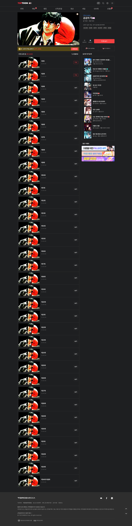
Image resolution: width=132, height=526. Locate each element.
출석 (98, 3)
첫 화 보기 (104, 41)
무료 (76, 62)
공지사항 (55, 503)
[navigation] (21, 9)
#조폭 (90, 28)
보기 (76, 88)
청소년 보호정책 (37, 503)
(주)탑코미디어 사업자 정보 (24, 513)
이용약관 (19, 503)
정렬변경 (75, 54)
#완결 (109, 28)
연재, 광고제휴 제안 (46, 503)
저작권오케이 (39, 520)
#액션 (105, 28)
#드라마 (100, 28)
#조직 (95, 28)
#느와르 (86, 28)
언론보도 (60, 503)
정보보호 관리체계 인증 (26, 520)
